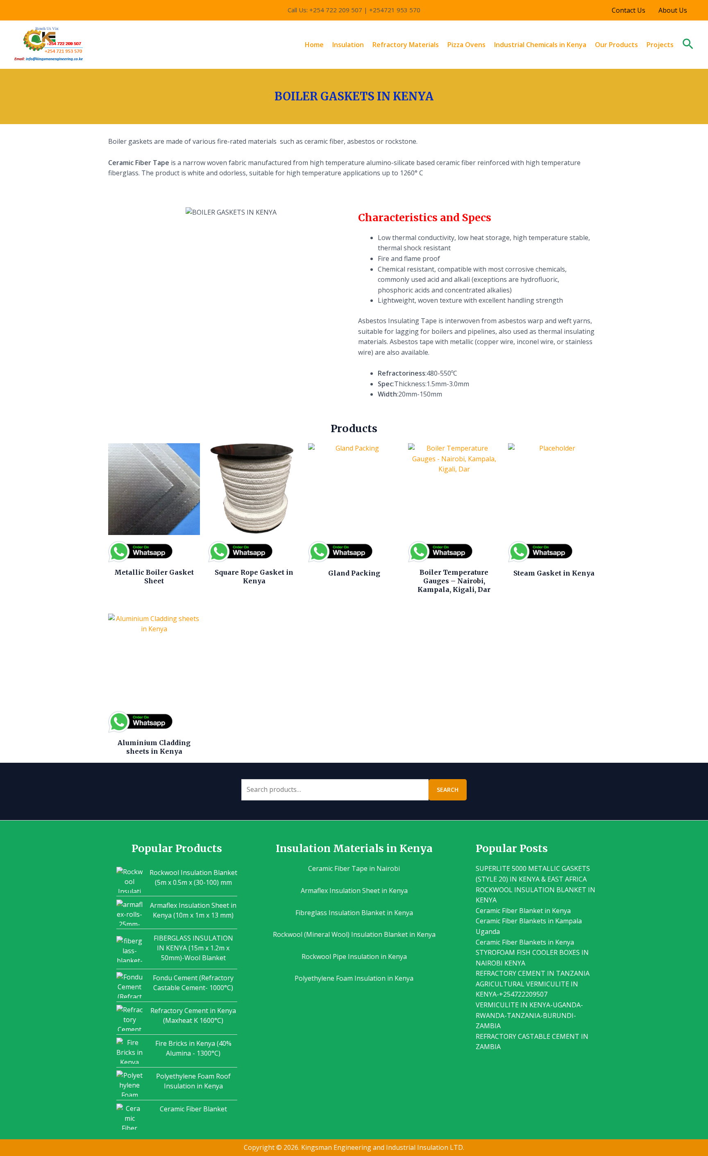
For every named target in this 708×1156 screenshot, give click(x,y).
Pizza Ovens (466, 44)
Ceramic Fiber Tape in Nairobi (354, 868)
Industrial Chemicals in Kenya (540, 44)
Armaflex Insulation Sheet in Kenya (354, 890)
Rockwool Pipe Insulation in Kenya (354, 956)
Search (447, 789)
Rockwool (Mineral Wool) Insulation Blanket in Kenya (354, 934)
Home (314, 44)
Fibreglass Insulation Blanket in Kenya (354, 912)
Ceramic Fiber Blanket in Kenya (523, 910)
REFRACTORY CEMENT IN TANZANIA (533, 973)
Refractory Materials (405, 44)
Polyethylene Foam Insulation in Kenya (354, 978)
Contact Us (628, 10)
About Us (672, 10)
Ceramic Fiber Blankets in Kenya (525, 942)
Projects (660, 44)
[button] (688, 44)
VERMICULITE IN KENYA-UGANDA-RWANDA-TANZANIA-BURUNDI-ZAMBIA (529, 1015)
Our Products (616, 44)
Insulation (348, 44)
